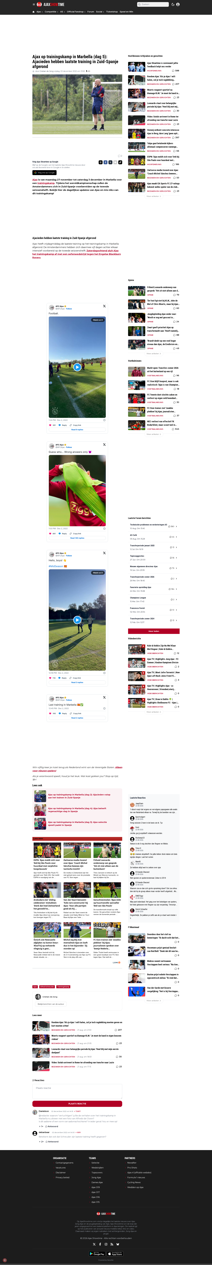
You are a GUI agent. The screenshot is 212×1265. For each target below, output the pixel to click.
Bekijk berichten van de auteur (51, 1004)
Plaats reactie (77, 1104)
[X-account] (94, 1244)
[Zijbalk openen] (33, 4)
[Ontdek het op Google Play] (97, 1253)
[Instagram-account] (106, 1244)
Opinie (150, 295)
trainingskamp (45, 183)
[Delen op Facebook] (105, 162)
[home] (33, 12)
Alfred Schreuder (47, 987)
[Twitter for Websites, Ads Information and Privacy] (104, 420)
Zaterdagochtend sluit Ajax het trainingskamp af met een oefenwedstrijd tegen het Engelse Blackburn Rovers (76, 254)
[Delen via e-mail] (115, 162)
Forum (90, 12)
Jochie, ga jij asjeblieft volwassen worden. (146, 833)
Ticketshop (112, 12)
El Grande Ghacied (142, 872)
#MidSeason (56, 566)
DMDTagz (139, 896)
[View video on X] (77, 367)
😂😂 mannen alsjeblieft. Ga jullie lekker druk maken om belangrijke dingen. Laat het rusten (153, 855)
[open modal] (178, 4)
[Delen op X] (110, 162)
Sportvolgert (140, 817)
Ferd (137, 827)
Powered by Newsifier (106, 1260)
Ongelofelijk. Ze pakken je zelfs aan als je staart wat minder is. (153, 916)
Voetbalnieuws (155, 375)
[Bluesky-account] (117, 1244)
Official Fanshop (75, 12)
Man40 (138, 862)
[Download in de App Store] (115, 1253)
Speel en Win (126, 12)
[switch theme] (173, 4)
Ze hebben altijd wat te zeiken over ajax (145, 867)
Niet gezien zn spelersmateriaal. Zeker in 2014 (148, 878)
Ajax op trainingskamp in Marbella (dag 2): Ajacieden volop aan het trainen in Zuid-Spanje (79, 796)
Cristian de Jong (46, 71)
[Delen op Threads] (101, 162)
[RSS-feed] (111, 1244)
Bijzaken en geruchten (63, 1030)
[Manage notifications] (5, 1260)
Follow (69, 309)
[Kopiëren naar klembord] (120, 162)
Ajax (34, 179)
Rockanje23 (140, 838)
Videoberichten (155, 653)
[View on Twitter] (104, 308)
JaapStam (139, 803)
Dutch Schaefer (141, 909)
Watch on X (98, 320)
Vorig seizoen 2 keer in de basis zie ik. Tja (146, 823)
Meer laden (154, 631)
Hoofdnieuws (154, 71)
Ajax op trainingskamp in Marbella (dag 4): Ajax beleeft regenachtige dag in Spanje (77, 810)
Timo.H (138, 848)
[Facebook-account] (100, 1244)
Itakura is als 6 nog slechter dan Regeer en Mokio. (149, 844)
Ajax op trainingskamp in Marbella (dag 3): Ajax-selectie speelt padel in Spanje (77, 823)
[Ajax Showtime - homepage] (50, 4)
